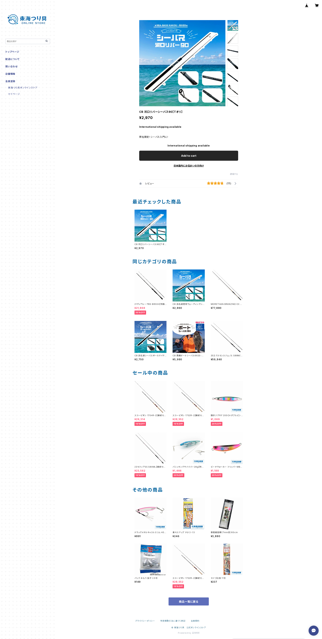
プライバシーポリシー (145, 621)
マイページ (14, 94)
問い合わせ (11, 66)
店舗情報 (10, 73)
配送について (12, 59)
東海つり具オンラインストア (22, 87)
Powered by (185, 633)
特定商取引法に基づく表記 (172, 621)
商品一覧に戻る (188, 601)
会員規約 (195, 621)
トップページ (12, 51)
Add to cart (188, 155)
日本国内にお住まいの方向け (189, 165)
